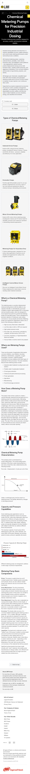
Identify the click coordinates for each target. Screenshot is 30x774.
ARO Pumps (7, 721)
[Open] (27, 7)
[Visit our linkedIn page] (9, 742)
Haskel (6, 728)
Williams (6, 735)
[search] (27, 2)
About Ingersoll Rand (9, 710)
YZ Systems (7, 737)
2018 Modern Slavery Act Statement (13, 702)
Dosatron (6, 723)
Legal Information (8, 699)
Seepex (6, 733)
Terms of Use (7, 713)
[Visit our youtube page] (14, 742)
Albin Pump (7, 719)
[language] (2, 2)
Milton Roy (7, 730)
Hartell (5, 726)
